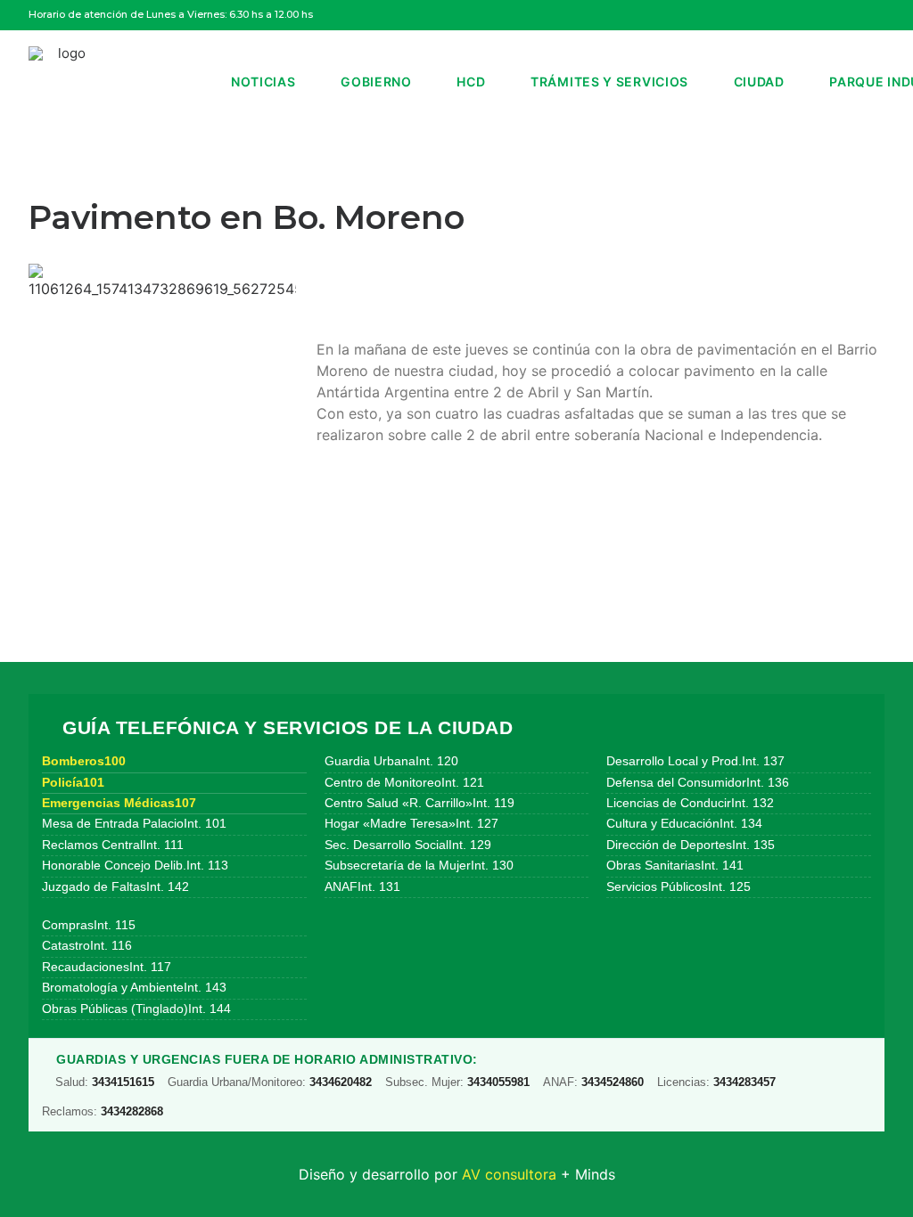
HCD (470, 81)
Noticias (263, 81)
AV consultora (509, 1174)
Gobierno (376, 81)
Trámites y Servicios (609, 81)
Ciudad (759, 81)
